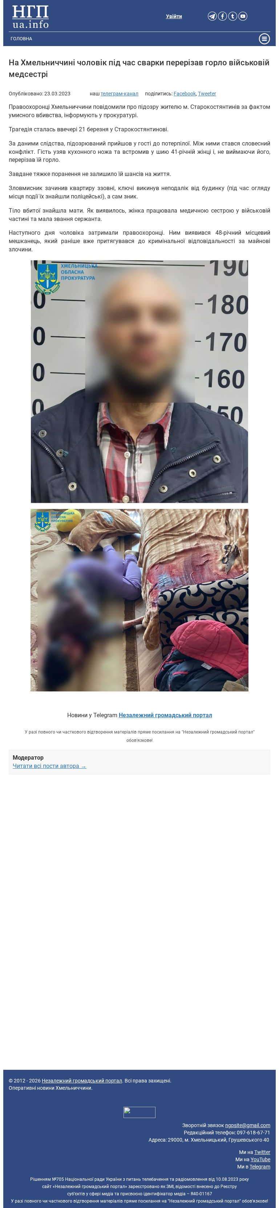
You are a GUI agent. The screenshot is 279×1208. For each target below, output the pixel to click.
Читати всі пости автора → (49, 766)
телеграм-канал (119, 93)
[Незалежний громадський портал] (30, 16)
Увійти (174, 16)
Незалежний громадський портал (82, 1081)
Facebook (185, 93)
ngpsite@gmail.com (247, 1125)
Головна (21, 38)
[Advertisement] (139, 860)
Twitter (262, 1152)
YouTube (260, 1159)
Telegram (260, 1167)
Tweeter (207, 93)
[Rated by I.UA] (139, 1113)
